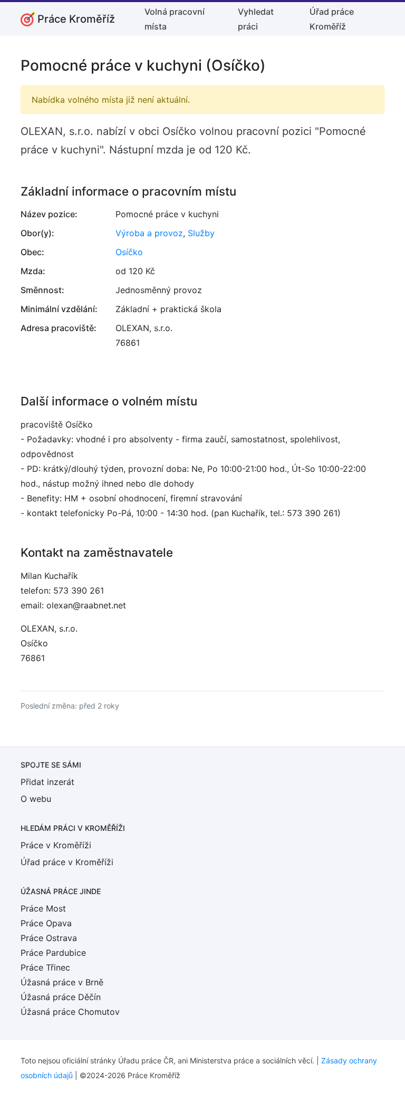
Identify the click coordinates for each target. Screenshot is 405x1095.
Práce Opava (46, 923)
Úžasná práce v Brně (62, 982)
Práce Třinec (45, 967)
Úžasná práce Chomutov (70, 1011)
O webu (36, 798)
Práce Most (43, 908)
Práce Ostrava (49, 938)
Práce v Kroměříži (56, 845)
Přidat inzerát (47, 782)
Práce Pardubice (53, 952)
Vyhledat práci (256, 19)
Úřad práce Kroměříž (332, 19)
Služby (201, 233)
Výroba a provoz (149, 233)
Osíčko (129, 252)
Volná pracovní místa (174, 19)
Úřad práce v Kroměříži (67, 862)
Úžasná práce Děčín (61, 997)
